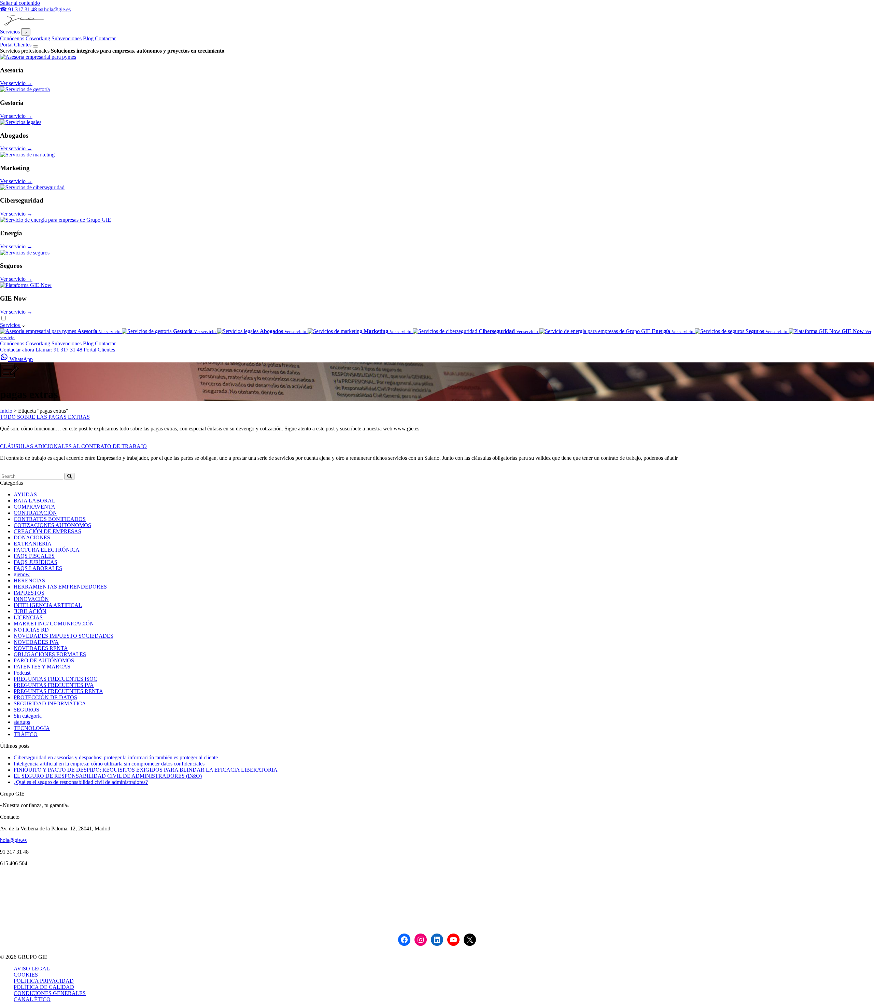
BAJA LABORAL (34, 500)
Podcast (22, 673)
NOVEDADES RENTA (41, 648)
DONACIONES (32, 537)
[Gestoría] (25, 89)
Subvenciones (67, 38)
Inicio (6, 411)
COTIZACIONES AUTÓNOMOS (52, 525)
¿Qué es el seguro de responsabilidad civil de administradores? (81, 782)
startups (22, 722)
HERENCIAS (29, 580)
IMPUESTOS (29, 593)
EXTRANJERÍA (33, 544)
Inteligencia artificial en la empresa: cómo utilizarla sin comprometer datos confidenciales (109, 764)
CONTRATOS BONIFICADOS (50, 519)
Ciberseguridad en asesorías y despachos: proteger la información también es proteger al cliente (116, 757)
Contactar (105, 38)
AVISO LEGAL (32, 968)
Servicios (10, 31)
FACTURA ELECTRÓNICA (47, 550)
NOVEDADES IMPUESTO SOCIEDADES (63, 636)
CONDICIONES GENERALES (50, 993)
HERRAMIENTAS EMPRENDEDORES (60, 587)
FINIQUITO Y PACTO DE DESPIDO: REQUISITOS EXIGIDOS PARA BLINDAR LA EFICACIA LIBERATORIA (146, 770)
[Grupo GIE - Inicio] (23, 25)
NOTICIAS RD (31, 630)
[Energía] (55, 220)
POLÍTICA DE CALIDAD (44, 987)
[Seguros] (25, 253)
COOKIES (26, 975)
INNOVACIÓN (31, 599)
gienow (22, 574)
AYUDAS (25, 494)
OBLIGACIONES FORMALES (50, 654)
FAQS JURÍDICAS (35, 562)
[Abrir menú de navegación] (35, 46)
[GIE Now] (26, 285)
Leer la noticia (15, 440)
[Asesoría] (38, 57)
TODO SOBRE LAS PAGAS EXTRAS (45, 417)
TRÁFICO (26, 734)
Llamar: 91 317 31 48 (60, 350)
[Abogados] (20, 122)
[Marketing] (27, 154)
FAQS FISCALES (34, 556)
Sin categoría (28, 716)
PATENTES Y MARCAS (42, 666)
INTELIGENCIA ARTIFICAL (48, 605)
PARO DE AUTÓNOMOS (44, 660)
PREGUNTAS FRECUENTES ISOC (55, 679)
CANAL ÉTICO (32, 999)
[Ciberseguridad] (32, 187)
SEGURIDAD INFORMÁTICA (50, 703)
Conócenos (12, 38)
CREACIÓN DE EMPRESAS (47, 531)
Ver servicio (16, 83)
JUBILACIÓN (30, 611)
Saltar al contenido (20, 3)
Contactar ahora (18, 350)
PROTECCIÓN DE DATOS (45, 697)
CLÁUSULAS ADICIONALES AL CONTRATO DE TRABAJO (73, 446)
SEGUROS (26, 710)
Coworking (38, 38)
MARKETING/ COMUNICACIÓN (54, 623)
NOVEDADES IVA (36, 642)
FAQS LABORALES (38, 568)
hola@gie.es (13, 840)
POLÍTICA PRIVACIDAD (44, 981)
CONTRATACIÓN (35, 513)
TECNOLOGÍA (32, 728)
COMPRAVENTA (34, 507)
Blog (88, 38)
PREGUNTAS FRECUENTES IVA (54, 685)
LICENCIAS (28, 617)
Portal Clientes (16, 44)
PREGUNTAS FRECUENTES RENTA (58, 691)
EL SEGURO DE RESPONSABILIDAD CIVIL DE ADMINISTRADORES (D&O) (108, 776)
